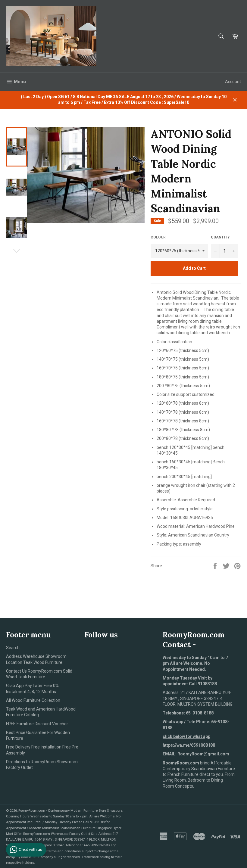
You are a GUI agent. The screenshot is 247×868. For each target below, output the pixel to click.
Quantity (220, 237)
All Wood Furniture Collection (33, 700)
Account (233, 81)
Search (13, 647)
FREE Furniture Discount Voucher (37, 723)
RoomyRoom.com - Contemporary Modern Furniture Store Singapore (70, 811)
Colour (158, 237)
